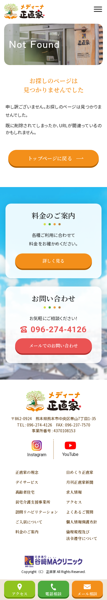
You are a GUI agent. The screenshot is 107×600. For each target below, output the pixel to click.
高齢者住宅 (25, 492)
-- (58, 329)
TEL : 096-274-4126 (34, 425)
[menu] (98, 8)
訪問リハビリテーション (36, 512)
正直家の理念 (27, 472)
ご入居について (29, 522)
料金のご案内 (27, 531)
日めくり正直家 (79, 472)
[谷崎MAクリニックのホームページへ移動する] (53, 561)
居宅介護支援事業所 (32, 502)
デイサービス (26, 482)
